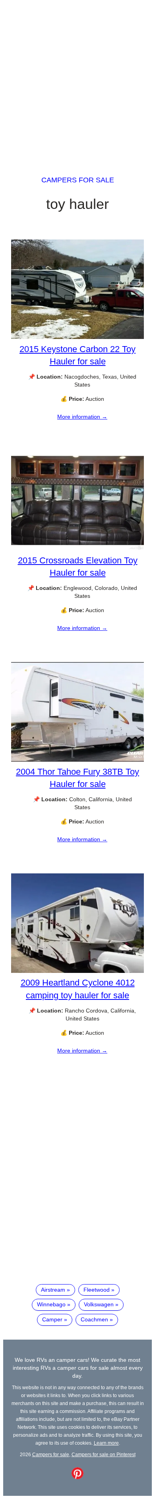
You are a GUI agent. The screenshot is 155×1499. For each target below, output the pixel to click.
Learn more (106, 1442)
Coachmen (94, 1319)
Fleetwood (96, 1289)
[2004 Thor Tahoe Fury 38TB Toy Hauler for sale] (77, 759)
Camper (52, 1319)
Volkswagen (99, 1304)
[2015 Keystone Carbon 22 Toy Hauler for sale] (77, 337)
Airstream (53, 1289)
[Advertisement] (77, 80)
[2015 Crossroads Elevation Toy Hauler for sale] (77, 548)
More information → (82, 417)
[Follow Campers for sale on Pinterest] (77, 1477)
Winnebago (51, 1304)
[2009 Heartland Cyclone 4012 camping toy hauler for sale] (77, 971)
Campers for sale (77, 180)
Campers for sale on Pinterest (104, 1454)
